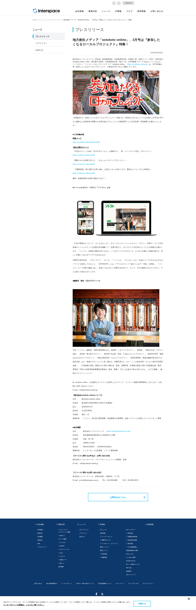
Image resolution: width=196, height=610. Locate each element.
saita (61, 553)
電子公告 (128, 567)
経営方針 (40, 533)
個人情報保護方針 (51, 583)
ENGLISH (128, 3)
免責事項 (128, 571)
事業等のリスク (106, 540)
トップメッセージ (107, 536)
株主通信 (130, 543)
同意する (142, 604)
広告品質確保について (104, 583)
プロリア (62, 556)
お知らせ (39, 50)
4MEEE (62, 546)
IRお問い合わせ (130, 561)
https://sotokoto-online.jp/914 (84, 173)
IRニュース (103, 529)
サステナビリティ (148, 583)
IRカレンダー (130, 554)
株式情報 (104, 554)
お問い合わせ (157, 11)
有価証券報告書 (132, 536)
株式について (104, 550)
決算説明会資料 (132, 540)
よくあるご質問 (130, 557)
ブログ (129, 11)
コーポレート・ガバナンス (110, 543)
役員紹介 (40, 540)
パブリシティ (41, 43)
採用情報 (141, 11)
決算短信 (130, 533)
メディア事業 (62, 539)
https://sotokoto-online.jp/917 (84, 164)
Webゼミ (62, 535)
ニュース (106, 11)
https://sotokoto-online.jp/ (137, 64)
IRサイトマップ (130, 574)
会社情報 (79, 11)
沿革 (38, 543)
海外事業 (61, 566)
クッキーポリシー (66, 583)
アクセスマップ (42, 547)
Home (35, 20)
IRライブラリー (130, 529)
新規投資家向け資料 (132, 550)
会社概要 (40, 536)
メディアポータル (133, 583)
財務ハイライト (104, 547)
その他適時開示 (132, 547)
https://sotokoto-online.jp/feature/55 (86, 142)
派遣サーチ (63, 559)
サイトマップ (120, 583)
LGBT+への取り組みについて (85, 583)
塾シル (62, 563)
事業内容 (93, 11)
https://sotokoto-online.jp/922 (84, 155)
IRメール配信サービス (132, 564)
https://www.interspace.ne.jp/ (118, 431)
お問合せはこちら (118, 497)
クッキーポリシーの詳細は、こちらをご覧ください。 (24, 605)
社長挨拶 (40, 529)
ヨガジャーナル (64, 549)
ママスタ (62, 542)
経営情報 (102, 533)
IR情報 (118, 11)
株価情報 (104, 557)
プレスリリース (55, 20)
